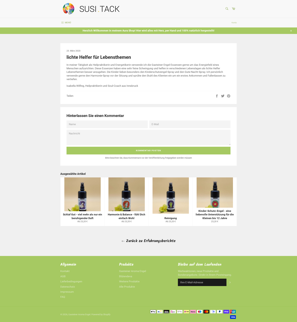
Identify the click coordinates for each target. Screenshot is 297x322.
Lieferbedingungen (71, 281)
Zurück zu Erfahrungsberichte (150, 241)
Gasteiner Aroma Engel (132, 271)
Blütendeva (125, 276)
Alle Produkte (127, 286)
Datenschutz (67, 286)
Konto (234, 22)
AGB (63, 276)
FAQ (62, 296)
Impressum (67, 291)
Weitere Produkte (129, 281)
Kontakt (65, 271)
